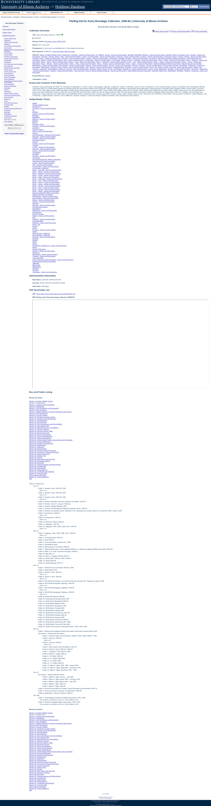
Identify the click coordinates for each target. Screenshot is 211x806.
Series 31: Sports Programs (39, 454)
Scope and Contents (9, 29)
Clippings (6, 89)
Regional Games (8, 73)
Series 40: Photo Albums (38, 470)
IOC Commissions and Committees (13, 64)
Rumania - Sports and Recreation (181, 67)
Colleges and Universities (11, 42)
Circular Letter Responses (11, 58)
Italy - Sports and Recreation (74, 60)
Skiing (105, 69)
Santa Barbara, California (56, 69)
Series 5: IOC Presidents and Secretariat (44, 408)
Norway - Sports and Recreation (120, 65)
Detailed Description (9, 35)
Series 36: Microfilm (36, 463)
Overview (5, 26)
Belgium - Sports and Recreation (153, 55)
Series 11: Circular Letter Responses (42, 419)
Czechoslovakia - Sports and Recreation (102, 57)
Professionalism (118, 67)
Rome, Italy (153, 67)
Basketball (138, 55)
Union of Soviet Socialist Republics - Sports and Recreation (105, 71)
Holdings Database (70, 6)
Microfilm (6, 106)
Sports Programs (8, 97)
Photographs (7, 91)
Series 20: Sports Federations (40, 435)
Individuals (7, 44)
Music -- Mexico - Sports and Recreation (55, 64)
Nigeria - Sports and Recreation (97, 65)
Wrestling (180, 71)
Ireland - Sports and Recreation (52, 60)
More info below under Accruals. (64, 51)
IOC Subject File (8, 66)
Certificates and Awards (10, 116)
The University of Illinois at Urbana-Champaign (110, 805)
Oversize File (7, 117)
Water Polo (163, 71)
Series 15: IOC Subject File (39, 426)
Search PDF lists (204, 6)
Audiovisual (7, 112)
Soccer (110, 69)
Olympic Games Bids (10, 71)
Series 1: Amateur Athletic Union (41, 401)
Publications (7, 88)
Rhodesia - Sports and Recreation (137, 67)
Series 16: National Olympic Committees (44, 428)
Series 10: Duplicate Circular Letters (42, 417)
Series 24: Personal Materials (40, 442)
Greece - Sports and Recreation (97, 58)
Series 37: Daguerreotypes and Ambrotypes (45, 464)
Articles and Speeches (10, 86)
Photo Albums (7, 114)
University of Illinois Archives (25, 6)
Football (35, 58)
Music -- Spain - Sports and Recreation (139, 64)
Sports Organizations (9, 77)
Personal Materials (9, 84)
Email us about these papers (14, 133)
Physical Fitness (56, 67)
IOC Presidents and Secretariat (12, 46)
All (30, 479)
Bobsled (169, 55)
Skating (99, 69)
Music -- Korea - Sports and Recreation (46, 184)
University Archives (6, 17)
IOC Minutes (7, 62)
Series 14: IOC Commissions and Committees (46, 424)
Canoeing (44, 57)
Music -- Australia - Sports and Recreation (142, 60)
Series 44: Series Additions (39, 477)
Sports (150, 69)
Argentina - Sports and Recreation (83, 55)
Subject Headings (79, 12)
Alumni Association (27, 17)
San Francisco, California (41, 233)
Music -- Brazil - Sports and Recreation (171, 60)
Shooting (93, 69)
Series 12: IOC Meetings (38, 420)
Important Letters (8, 104)
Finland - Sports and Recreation (195, 57)
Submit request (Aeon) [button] (162, 31)
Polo (86, 67)
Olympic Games (8, 69)
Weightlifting (171, 71)
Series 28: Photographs (38, 449)
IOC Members (8, 47)
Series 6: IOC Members (38, 410)
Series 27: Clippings (37, 447)
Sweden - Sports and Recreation (179, 69)
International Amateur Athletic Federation (172, 58)
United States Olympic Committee (139, 71)
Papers (47, 76)
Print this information (200, 31)
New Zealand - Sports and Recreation (72, 65)
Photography (45, 67)
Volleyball (155, 71)
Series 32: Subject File (37, 456)
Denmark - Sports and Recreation (128, 57)
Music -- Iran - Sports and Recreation (140, 62)
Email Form (108, 798)
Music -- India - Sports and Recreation (82, 62)
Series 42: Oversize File (38, 473)
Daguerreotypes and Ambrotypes (13, 108)
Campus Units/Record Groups (11, 12)
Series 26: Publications (37, 445)
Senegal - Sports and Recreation (77, 69)
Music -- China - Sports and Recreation (54, 62)
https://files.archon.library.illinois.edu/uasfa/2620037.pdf (56, 294)
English (44, 79)
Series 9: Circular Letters (38, 415)
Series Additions (8, 121)
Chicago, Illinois (53, 57)
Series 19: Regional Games (39, 433)
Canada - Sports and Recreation (43, 126)
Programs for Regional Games (12, 95)
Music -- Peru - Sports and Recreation (83, 64)
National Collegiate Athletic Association (167, 64)
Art (96, 55)
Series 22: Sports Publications (40, 438)
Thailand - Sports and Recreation (61, 71)
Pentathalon (183, 65)
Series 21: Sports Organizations (41, 436)
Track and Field (79, 71)
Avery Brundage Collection (49, 17)
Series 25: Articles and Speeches (41, 443)
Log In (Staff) (105, 793)
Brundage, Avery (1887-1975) (55, 41)
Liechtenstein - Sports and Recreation (97, 60)
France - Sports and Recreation (50, 58)
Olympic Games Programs (11, 93)
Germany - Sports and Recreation (73, 58)
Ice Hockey (153, 58)
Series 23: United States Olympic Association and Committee (51, 440)
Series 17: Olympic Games (39, 429)
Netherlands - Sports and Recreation (45, 65)
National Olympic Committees (12, 68)
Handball (121, 58)
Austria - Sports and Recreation (116, 55)
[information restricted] (37, 475)
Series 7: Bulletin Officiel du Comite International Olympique (50, 412)
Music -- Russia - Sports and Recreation (111, 64)
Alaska (42, 55)
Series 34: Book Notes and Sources (42, 459)
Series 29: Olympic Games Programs (42, 450)
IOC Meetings (8, 60)
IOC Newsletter (8, 53)
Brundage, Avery (183, 55)
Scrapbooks (7, 110)
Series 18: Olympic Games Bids (41, 431)
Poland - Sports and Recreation (74, 67)
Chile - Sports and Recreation (70, 57)
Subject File (7, 99)
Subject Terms (7, 32)
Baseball (131, 55)
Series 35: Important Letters (39, 461)
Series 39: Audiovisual (37, 468)
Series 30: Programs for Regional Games (44, 452)
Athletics (101, 55)
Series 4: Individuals (37, 406)
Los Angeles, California (119, 60)
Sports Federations (9, 75)
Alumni (37, 17)
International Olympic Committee (43, 161)
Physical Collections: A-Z (34, 12)
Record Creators (102, 12)
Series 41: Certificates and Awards (42, 471)
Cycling (84, 57)
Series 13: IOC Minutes (38, 422)
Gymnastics (113, 58)
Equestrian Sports (170, 57)
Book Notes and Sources (11, 102)
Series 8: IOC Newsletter (38, 413)
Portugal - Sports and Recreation (100, 67)
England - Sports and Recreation (152, 57)
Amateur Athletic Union (10, 38)
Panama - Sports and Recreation (150, 65)
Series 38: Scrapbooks (37, 466)
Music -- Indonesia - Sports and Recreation (111, 62)
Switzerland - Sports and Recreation (44, 254)
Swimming (195, 69)
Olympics (135, 65)
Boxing (174, 55)
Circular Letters (8, 54)
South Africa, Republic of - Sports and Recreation (130, 69)
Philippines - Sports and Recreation (44, 210)
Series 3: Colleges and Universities (42, 405)
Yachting (187, 71)
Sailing (196, 67)
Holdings (16, 17)
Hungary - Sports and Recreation (136, 58)
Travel (6, 101)
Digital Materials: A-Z (57, 12)
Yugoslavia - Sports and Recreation (44, 272)
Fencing (180, 57)
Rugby (166, 67)
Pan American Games (170, 65)
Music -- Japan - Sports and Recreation (167, 62)
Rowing (160, 67)
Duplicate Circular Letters (11, 56)
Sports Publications (9, 79)
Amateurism (7, 40)
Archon (104, 804)
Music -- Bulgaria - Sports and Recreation (46, 173)
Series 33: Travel (35, 457)
